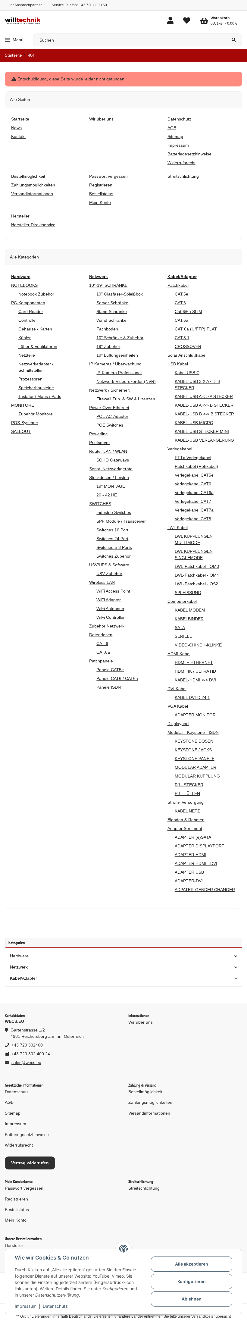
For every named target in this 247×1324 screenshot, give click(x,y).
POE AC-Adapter (112, 416)
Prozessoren (30, 379)
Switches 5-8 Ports (114, 547)
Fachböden (107, 329)
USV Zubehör (109, 573)
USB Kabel (177, 364)
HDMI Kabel (178, 653)
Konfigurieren (191, 1281)
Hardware (19, 955)
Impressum (25, 1306)
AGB (9, 1102)
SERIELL (183, 636)
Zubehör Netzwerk (106, 626)
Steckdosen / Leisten (109, 477)
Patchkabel (178, 285)
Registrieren (16, 1199)
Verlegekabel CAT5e (194, 475)
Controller (27, 320)
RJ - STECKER (189, 784)
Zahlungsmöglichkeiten (150, 1102)
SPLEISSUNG (188, 592)
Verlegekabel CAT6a (194, 492)
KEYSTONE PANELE (194, 758)
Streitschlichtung (144, 1188)
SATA (180, 627)
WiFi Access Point (113, 591)
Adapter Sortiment (184, 828)
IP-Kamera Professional (119, 372)
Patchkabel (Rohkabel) (196, 466)
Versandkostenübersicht (211, 1316)
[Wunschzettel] (186, 20)
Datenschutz (55, 1306)
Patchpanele (101, 661)
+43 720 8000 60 (93, 5)
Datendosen (100, 634)
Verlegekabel (179, 448)
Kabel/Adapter (23, 978)
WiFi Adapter (108, 599)
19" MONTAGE (110, 486)
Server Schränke (112, 302)
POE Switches (109, 425)
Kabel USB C (187, 372)
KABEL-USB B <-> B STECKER (204, 414)
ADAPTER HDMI (190, 854)
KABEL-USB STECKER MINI (202, 431)
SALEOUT (21, 431)
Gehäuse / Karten (35, 329)
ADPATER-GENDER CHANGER (205, 889)
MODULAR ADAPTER (195, 767)
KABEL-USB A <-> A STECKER (204, 396)
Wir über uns (140, 1022)
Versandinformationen (149, 1113)
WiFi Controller (110, 617)
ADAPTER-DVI (189, 880)
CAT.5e (181, 294)
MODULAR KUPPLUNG (197, 776)
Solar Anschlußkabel (186, 355)
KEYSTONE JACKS (193, 749)
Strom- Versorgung (185, 802)
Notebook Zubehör (36, 294)
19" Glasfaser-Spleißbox (119, 294)
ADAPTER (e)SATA (193, 837)
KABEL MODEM (190, 610)
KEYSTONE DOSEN (194, 741)
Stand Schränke (111, 311)
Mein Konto (16, 1220)
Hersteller (14, 1245)
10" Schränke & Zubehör (119, 337)
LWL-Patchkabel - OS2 (196, 583)
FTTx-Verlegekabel (193, 457)
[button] (170, 20)
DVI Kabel (176, 688)
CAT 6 (102, 643)
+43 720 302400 (27, 1045)
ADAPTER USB (189, 872)
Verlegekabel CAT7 (193, 501)
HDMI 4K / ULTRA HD (195, 671)
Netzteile (26, 355)
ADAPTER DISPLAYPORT (199, 846)
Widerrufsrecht (19, 1145)
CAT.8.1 (182, 337)
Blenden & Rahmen (186, 819)
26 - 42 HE (106, 495)
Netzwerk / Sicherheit (109, 390)
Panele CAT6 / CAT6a (117, 678)
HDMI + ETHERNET (194, 662)
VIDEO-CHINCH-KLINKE (198, 645)
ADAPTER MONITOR (195, 714)
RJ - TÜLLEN (187, 793)
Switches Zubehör (113, 556)
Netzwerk (19, 967)
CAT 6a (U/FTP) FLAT (196, 329)
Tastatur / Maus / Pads (39, 396)
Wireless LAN (102, 582)
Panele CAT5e (110, 669)
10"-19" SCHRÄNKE (108, 285)
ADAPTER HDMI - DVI (196, 863)
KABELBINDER (189, 618)
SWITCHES (100, 503)
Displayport (178, 723)
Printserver (99, 442)
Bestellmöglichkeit (145, 1091)
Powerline (98, 433)
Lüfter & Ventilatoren (37, 346)
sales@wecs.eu (26, 1062)
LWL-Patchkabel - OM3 (197, 566)
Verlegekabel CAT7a (194, 510)
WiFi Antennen (110, 608)
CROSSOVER (188, 346)
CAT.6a (103, 652)
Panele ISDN (108, 687)
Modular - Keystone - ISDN (193, 732)
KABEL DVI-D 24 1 (192, 697)
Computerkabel (182, 601)
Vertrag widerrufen (30, 1162)
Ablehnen (192, 1298)
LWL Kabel (177, 527)
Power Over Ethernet (109, 407)
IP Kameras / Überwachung (115, 364)
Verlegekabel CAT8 (193, 518)
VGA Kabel (177, 706)
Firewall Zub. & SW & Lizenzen (125, 398)
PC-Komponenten (28, 302)
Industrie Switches (113, 512)
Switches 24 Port (112, 538)
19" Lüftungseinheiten (117, 355)
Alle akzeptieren (191, 1263)
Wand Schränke (111, 320)
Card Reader (30, 311)
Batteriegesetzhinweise (27, 1134)
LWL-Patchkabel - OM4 (197, 575)
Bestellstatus (17, 1209)
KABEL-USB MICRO (194, 422)
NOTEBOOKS (24, 285)
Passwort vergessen (24, 1188)
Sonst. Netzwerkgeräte (111, 468)
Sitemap (12, 1113)
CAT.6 (180, 302)
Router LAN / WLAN (108, 451)
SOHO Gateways (112, 460)
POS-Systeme (24, 422)
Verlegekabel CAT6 (193, 483)
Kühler (24, 337)
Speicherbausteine (36, 387)
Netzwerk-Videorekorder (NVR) (126, 381)
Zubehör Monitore (35, 414)
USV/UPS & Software (109, 564)
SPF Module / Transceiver (121, 521)
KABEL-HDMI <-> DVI (195, 680)
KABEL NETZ (187, 811)
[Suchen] (234, 39)
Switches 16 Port (112, 529)
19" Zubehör (108, 346)
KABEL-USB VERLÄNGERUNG (204, 440)
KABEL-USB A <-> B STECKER (204, 405)
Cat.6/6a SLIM (188, 311)
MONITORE (22, 405)
